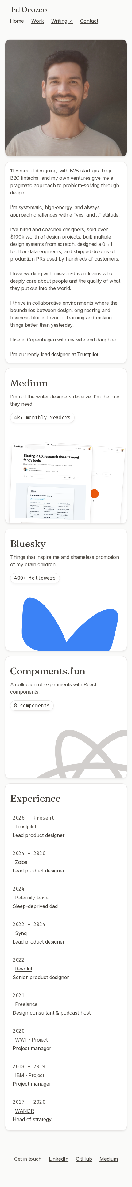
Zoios (21, 862)
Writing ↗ (62, 21)
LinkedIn (58, 1159)
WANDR (24, 1111)
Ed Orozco (29, 9)
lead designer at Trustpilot (69, 354)
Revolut (23, 969)
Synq (21, 933)
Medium (108, 1159)
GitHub (84, 1159)
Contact (89, 21)
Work (37, 21)
